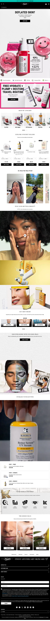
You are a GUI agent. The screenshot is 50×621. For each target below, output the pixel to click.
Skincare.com (37, 614)
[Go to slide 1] (23, 130)
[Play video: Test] (25, 430)
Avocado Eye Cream (31, 152)
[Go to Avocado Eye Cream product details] (5, 467)
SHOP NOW (25, 21)
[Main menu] (48, 4)
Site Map (32, 614)
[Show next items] (49, 80)
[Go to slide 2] (26, 130)
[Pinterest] (30, 607)
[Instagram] (25, 607)
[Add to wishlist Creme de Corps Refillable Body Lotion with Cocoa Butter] (47, 142)
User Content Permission (10, 614)
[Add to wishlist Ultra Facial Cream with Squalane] (10, 142)
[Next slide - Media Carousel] (47, 187)
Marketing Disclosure (4, 601)
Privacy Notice (28, 601)
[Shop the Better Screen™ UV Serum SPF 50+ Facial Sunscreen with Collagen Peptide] (17, 279)
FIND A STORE (25, 339)
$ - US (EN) (3, 611)
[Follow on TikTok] (33, 607)
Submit (6, 603)
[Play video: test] (25, 235)
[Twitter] (22, 607)
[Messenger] (16, 607)
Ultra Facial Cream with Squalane (6, 152)
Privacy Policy (3, 614)
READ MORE (8, 548)
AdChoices (41, 617)
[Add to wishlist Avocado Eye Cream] (35, 142)
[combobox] (24, 7)
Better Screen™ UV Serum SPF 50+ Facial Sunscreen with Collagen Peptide (19, 152)
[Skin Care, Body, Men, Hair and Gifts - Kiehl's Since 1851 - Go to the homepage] (24, 4)
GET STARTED (25, 324)
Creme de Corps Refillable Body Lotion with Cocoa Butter (44, 152)
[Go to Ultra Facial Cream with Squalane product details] (5, 475)
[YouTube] (27, 607)
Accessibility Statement (26, 614)
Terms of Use (32, 600)
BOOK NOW (10, 324)
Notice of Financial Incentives (37, 601)
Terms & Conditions (18, 614)
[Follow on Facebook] (19, 607)
